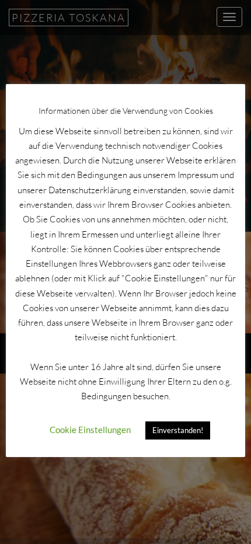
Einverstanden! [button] (177, 430)
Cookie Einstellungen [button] (90, 429)
